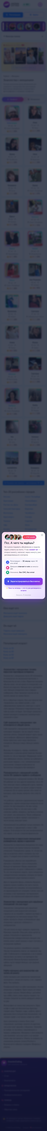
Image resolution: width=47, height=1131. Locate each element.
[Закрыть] (42, 535)
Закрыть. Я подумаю (23, 595)
